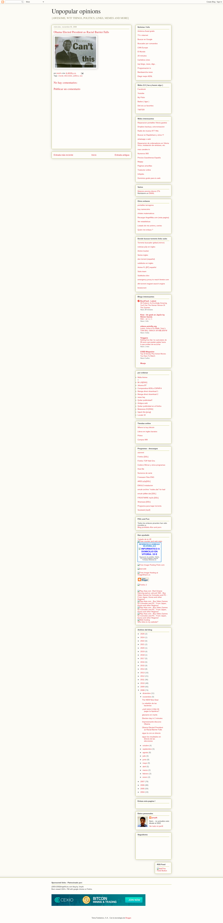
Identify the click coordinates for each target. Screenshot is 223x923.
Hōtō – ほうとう (146, 319)
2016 (142, 662)
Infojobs (141, 174)
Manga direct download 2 (148, 394)
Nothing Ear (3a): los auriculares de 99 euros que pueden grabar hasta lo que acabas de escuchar (153, 342)
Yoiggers (144, 338)
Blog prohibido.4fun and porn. (150, 527)
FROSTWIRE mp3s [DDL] (148, 498)
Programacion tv (144, 68)
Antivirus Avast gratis (146, 31)
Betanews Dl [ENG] (145, 409)
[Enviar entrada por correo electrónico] (82, 73)
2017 (142, 658)
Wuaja (143, 363)
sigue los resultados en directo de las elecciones (151, 739)
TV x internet (143, 35)
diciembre (147, 693)
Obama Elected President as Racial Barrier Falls (81, 32)
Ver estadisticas (144, 221)
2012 (142, 676)
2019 (142, 651)
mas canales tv (144, 149)
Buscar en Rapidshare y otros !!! (151, 135)
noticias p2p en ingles (146, 247)
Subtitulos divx (143, 276)
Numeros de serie (145, 473)
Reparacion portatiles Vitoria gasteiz (152, 123)
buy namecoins (144, 209)
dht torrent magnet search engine (151, 284)
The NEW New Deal (150, 700)
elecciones (68, 76)
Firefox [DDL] (143, 457)
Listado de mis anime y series (150, 226)
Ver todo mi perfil (156, 826)
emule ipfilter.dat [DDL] (147, 494)
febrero (146, 774)
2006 (142, 785)
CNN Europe (143, 48)
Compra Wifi (143, 440)
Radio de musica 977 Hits (148, 131)
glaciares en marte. (150, 715)
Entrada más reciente (63, 155)
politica (76, 76)
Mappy (140, 162)
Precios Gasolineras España (149, 158)
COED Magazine (147, 352)
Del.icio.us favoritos (145, 106)
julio (144, 756)
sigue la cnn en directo (151, 733)
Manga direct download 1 (148, 391)
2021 (142, 644)
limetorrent (142, 288)
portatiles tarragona (146, 205)
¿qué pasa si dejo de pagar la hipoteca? (150, 710)
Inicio (93, 155)
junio (145, 760)
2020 (142, 648)
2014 (142, 669)
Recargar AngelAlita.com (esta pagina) (153, 217)
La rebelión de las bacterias (149, 704)
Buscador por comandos (148, 43)
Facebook (142, 89)
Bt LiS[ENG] (142, 382)
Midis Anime (142, 377)
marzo (145, 770)
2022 (142, 641)
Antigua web (143, 403)
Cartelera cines (144, 60)
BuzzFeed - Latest (148, 301)
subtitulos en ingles (145, 263)
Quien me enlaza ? (145, 230)
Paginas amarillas (145, 166)
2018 (142, 655)
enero (145, 777)
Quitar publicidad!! (145, 400)
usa (81, 76)
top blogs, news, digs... (147, 64)
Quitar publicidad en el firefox (149, 406)
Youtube (141, 93)
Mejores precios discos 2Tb (149, 191)
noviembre (147, 697)
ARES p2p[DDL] (144, 481)
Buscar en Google (145, 39)
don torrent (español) (146, 259)
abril (145, 766)
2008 (142, 690)
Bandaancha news (145, 72)
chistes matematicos (146, 213)
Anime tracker (143, 251)
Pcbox (140, 435)
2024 (142, 637)
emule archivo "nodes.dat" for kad (151, 489)
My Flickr (141, 97)
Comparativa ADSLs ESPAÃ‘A (150, 388)
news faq (141, 397)
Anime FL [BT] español (147, 267)
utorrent (141, 453)
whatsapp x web (144, 139)
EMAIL (151, 193)
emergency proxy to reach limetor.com (153, 280)
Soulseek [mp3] (144, 510)
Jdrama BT (142, 385)
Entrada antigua (122, 155)
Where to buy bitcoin (146, 427)
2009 (142, 687)
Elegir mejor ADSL (145, 76)
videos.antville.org (148, 326)
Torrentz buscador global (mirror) (151, 243)
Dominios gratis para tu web (149, 178)
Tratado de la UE (144, 539)
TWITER (141, 110)
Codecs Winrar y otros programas (151, 465)
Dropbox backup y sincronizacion (151, 127)
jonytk (154, 818)
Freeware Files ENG (146, 477)
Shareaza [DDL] (144, 502)
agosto (146, 752)
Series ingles (143, 255)
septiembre (147, 749)
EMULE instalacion (145, 485)
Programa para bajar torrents (149, 506)
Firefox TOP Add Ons (146, 461)
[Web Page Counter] (142, 589)
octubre (146, 745)
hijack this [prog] (144, 412)
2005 (142, 789)
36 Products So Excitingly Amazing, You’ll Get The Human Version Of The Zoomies (153, 305)
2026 (142, 634)
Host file (141, 469)
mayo (145, 763)
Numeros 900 (143, 153)
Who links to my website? (148, 622)
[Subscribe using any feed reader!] (163, 871)
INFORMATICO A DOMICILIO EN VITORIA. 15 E (149, 545)
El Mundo (141, 52)
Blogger (128, 918)
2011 (142, 680)
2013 (142, 673)
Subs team (142, 271)
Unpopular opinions (76, 11)
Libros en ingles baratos (147, 431)
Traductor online (144, 170)
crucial (60, 76)
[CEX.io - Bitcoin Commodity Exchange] (98, 905)
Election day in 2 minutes (152, 718)
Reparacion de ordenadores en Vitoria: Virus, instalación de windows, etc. (153, 144)
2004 (142, 792)
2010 (142, 683)
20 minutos (142, 56)
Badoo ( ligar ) (143, 101)
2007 (142, 781)
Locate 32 (142, 415)
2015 (142, 665)
